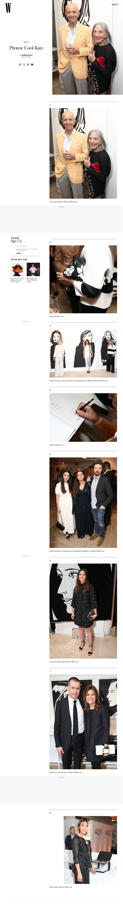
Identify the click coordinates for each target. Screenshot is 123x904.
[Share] (20, 64)
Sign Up (16, 239)
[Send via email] (32, 64)
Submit (18, 253)
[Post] (24, 64)
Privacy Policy (23, 250)
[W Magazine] (8, 8)
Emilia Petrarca (27, 55)
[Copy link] (28, 64)
